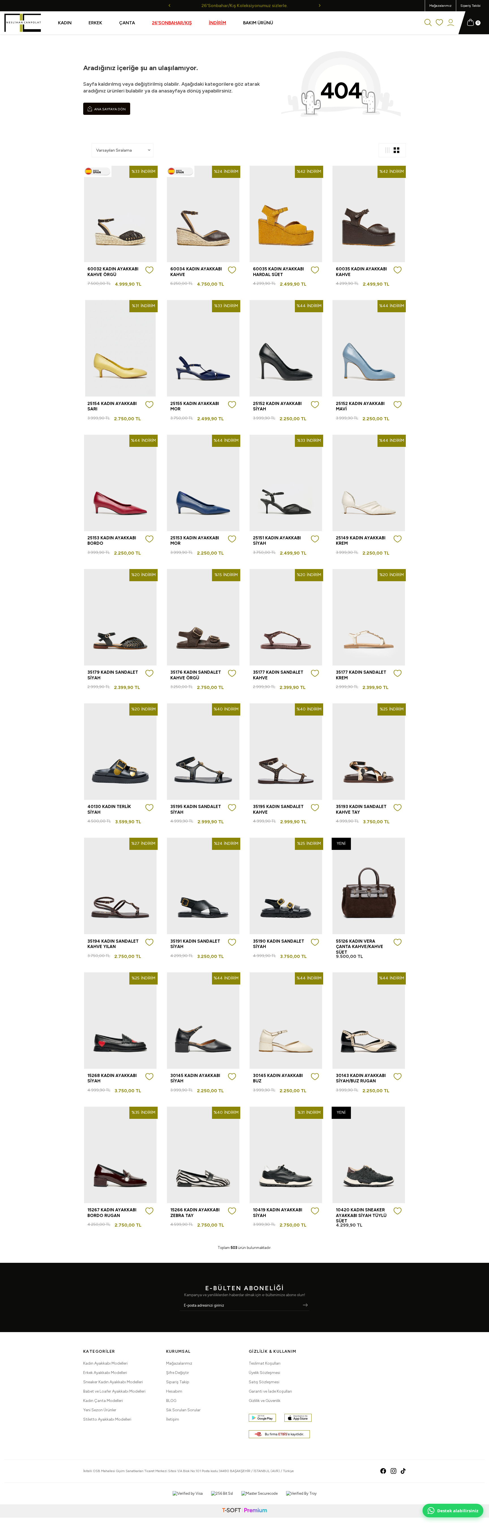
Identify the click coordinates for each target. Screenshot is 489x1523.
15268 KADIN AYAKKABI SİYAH (112, 1078)
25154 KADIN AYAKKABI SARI (112, 406)
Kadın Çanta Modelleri (103, 1400)
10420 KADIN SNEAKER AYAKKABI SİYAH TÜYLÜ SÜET (361, 1215)
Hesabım (174, 1391)
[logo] (22, 23)
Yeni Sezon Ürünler (99, 1410)
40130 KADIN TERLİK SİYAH (109, 809)
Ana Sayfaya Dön (109, 109)
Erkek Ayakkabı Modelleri (105, 1372)
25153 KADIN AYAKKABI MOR (194, 540)
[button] (169, 5)
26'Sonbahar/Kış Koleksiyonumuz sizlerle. (244, 5)
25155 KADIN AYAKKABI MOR (194, 406)
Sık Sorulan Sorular (183, 1410)
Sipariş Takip (177, 1382)
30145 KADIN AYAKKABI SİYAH (195, 1078)
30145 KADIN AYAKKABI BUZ (278, 1078)
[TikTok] (403, 1471)
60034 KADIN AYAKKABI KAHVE (196, 271)
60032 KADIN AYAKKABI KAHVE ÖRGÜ (112, 271)
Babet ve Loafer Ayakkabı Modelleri (114, 1391)
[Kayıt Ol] (305, 1305)
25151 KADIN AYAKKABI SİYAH (277, 540)
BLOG (171, 1400)
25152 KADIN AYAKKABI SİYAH (277, 406)
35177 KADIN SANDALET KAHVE (278, 675)
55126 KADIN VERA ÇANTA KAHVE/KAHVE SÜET (359, 947)
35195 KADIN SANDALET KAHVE (278, 809)
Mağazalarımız (440, 6)
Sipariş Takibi (470, 6)
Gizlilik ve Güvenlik (264, 1400)
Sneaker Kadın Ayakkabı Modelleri (113, 1382)
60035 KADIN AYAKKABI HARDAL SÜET (278, 271)
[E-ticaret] (244, 1511)
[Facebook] (383, 1471)
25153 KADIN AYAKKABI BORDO (111, 540)
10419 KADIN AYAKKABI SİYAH (277, 1212)
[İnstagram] (393, 1471)
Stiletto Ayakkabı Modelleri (107, 1419)
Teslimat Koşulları (264, 1363)
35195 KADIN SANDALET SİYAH (195, 809)
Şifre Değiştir (177, 1372)
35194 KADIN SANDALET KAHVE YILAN (113, 944)
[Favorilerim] (439, 22)
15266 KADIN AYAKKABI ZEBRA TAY (195, 1212)
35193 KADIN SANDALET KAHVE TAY (361, 809)
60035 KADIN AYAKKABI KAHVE (361, 271)
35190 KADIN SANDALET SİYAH (278, 944)
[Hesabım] (450, 23)
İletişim (172, 1419)
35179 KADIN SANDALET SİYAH (112, 675)
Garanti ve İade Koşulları (270, 1391)
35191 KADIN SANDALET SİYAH (195, 944)
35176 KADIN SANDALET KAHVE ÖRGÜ (195, 675)
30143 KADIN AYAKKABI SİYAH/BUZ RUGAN (361, 1078)
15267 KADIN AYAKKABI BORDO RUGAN (111, 1212)
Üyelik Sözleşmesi (264, 1372)
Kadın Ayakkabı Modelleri (105, 1363)
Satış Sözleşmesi (264, 1382)
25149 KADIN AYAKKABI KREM (360, 540)
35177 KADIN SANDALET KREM (361, 675)
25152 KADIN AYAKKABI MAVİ (360, 406)
